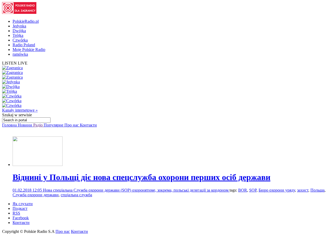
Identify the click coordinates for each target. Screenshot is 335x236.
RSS (16, 213)
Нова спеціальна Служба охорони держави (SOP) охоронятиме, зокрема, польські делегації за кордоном (136, 190)
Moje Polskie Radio (29, 49)
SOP (252, 190)
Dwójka (19, 30)
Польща (317, 190)
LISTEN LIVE (14, 63)
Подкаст (20, 208)
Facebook (21, 218)
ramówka (20, 54)
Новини (25, 125)
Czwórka (20, 40)
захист (302, 190)
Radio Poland (24, 45)
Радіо (38, 125)
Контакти (88, 125)
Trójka (18, 35)
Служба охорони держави (36, 195)
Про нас (72, 125)
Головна (10, 125)
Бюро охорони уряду (277, 190)
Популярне (54, 125)
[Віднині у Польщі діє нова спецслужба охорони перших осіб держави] (38, 164)
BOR (242, 190)
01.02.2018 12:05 (28, 190)
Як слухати (23, 204)
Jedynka (19, 26)
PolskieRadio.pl (26, 21)
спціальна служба (76, 195)
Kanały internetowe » (20, 110)
